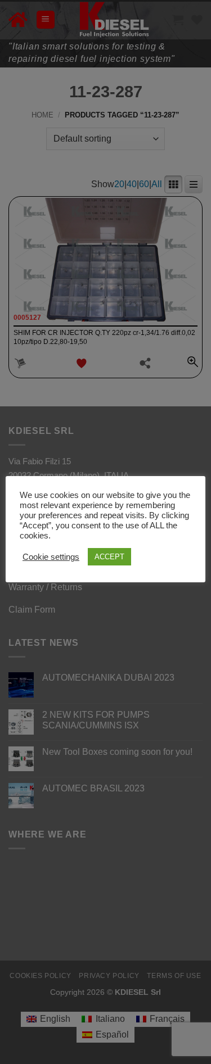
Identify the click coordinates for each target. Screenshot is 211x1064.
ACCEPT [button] (109, 557)
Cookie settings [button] (51, 557)
